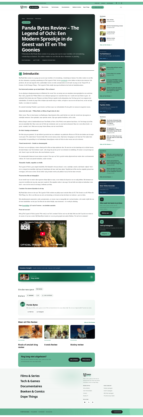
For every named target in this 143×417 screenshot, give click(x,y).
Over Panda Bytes (87, 390)
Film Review (38, 18)
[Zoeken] (121, 7)
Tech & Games (55, 7)
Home (23, 18)
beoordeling (25, 205)
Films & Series (44, 7)
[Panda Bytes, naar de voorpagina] (23, 7)
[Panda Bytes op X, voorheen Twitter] (119, 3)
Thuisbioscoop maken (109, 395)
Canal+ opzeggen (108, 390)
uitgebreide (64, 80)
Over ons (97, 3)
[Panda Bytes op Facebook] (116, 3)
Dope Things (86, 7)
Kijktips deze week (98, 7)
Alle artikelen (35, 7)
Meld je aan (105, 213)
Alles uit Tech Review (105, 96)
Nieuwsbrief (110, 3)
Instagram (41, 311)
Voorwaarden (49, 411)
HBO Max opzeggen (109, 393)
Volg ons (104, 233)
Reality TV (85, 395)
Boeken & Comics (77, 7)
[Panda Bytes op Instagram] (121, 3)
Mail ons (31, 311)
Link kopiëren (48, 295)
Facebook (31, 295)
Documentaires (65, 7)
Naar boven (117, 411)
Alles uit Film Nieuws (105, 144)
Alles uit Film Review (89, 322)
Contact (103, 3)
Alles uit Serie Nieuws (105, 177)
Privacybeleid (34, 411)
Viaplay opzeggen (108, 388)
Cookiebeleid (41, 411)
